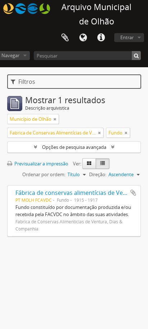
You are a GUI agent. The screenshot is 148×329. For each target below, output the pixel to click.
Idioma (83, 38)
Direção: (97, 174)
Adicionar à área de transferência (133, 192)
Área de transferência (65, 38)
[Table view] (103, 163)
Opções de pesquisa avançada (74, 147)
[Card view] (89, 163)
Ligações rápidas (101, 38)
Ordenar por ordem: (43, 174)
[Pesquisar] (136, 55)
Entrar (127, 37)
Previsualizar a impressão (40, 163)
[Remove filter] (55, 119)
